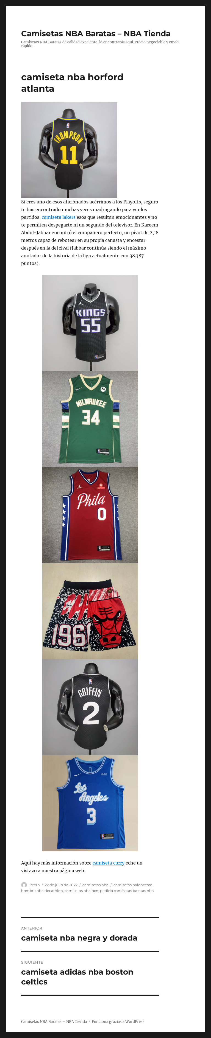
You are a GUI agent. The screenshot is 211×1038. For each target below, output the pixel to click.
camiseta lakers (59, 217)
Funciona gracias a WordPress (118, 1021)
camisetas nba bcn (81, 890)
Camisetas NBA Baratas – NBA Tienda (96, 33)
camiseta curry (108, 863)
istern (35, 885)
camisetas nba (95, 885)
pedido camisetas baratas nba (127, 890)
